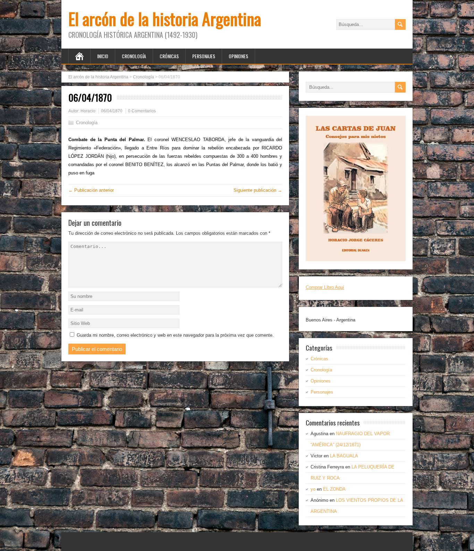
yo (313, 489)
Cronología (134, 56)
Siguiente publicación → (258, 190)
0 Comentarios (142, 111)
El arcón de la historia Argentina (164, 18)
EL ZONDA (334, 489)
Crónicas (169, 56)
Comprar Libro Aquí (325, 287)
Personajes (203, 56)
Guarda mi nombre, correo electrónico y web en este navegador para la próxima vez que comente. (175, 335)
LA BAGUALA (344, 455)
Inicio (102, 56)
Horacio (88, 111)
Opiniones (238, 56)
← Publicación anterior (91, 190)
